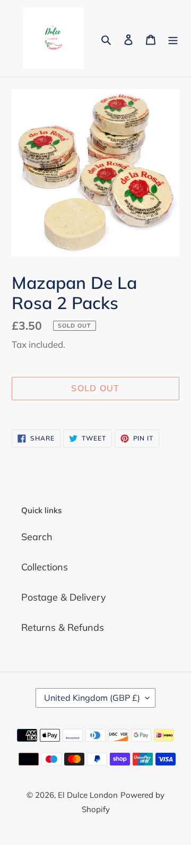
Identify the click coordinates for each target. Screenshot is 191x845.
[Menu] (173, 38)
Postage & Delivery (63, 597)
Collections (44, 567)
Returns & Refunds (62, 627)
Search (37, 537)
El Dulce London (88, 795)
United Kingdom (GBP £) (92, 697)
